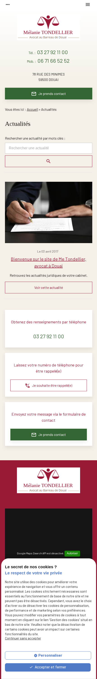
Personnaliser (50, 655)
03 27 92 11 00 (52, 52)
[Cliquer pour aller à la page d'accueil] (48, 28)
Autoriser (72, 553)
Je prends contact (48, 94)
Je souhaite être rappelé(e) (48, 385)
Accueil (32, 109)
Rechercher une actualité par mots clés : (35, 138)
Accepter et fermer (50, 667)
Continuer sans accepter (23, 638)
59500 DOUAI (48, 77)
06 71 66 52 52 (53, 60)
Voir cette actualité (48, 287)
